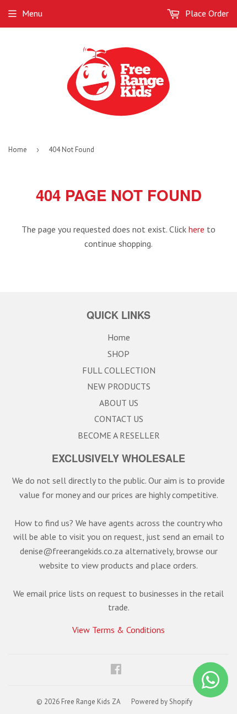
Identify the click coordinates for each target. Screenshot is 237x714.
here (196, 229)
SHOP (118, 353)
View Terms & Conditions (118, 629)
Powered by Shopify (161, 701)
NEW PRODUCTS (118, 386)
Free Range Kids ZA (91, 701)
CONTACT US (118, 418)
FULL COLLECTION (118, 370)
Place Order (206, 13)
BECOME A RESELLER (119, 435)
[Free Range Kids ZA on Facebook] (116, 669)
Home (17, 149)
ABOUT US (118, 402)
